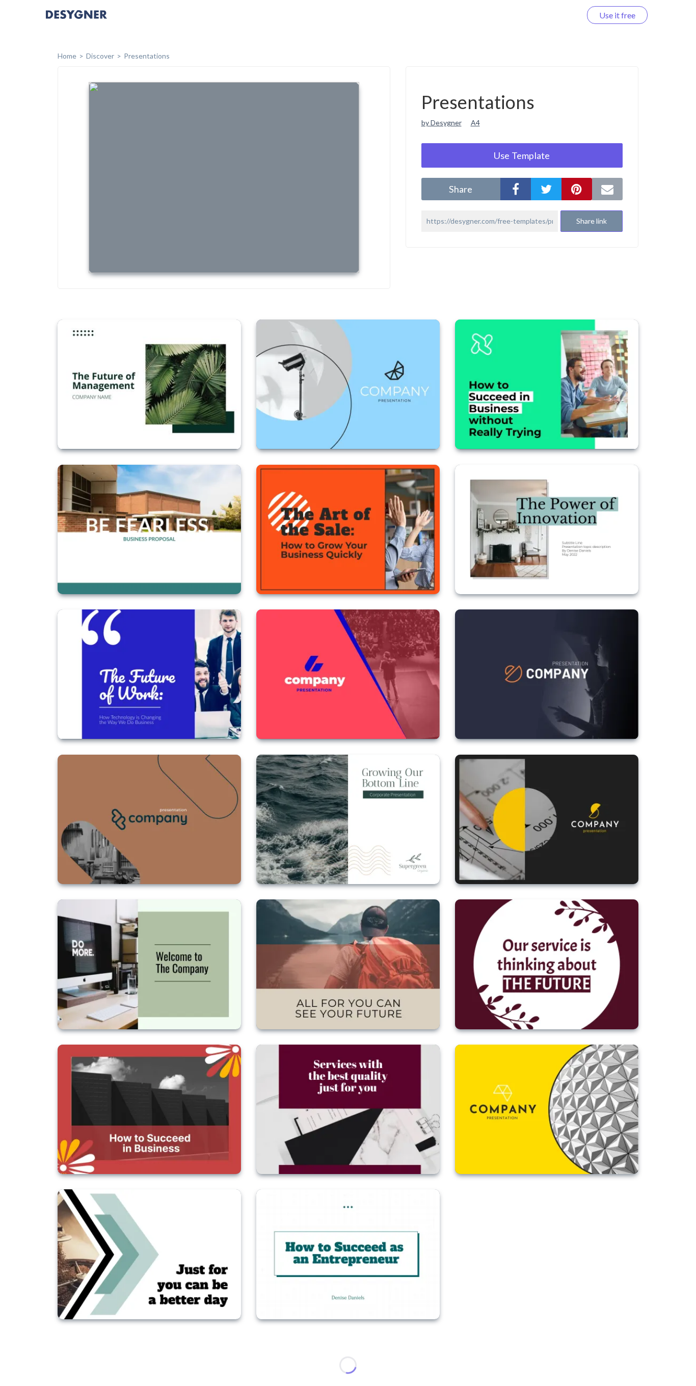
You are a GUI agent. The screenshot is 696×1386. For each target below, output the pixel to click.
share (460, 189)
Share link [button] (591, 221)
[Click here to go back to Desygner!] (76, 21)
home (67, 55)
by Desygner (441, 122)
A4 (475, 122)
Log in (557, 15)
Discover (100, 55)
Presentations (147, 55)
